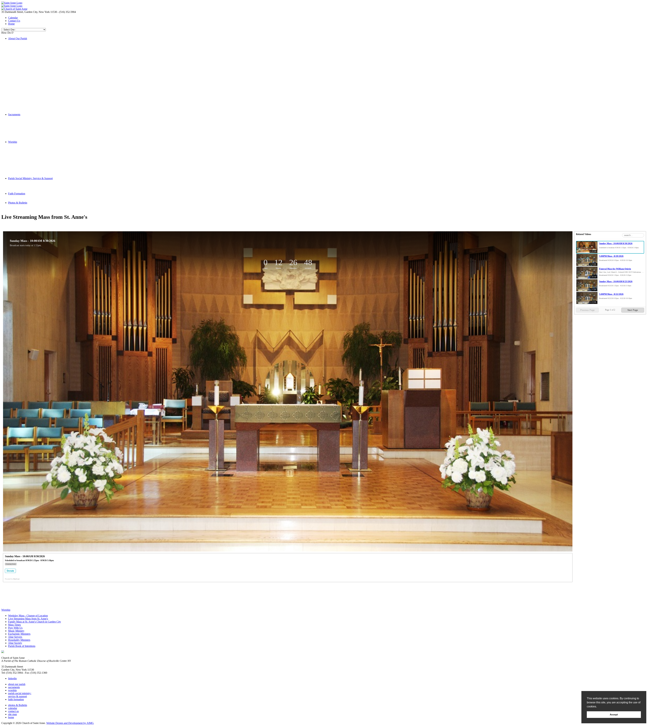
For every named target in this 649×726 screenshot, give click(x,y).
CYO (18, 78)
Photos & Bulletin (17, 202)
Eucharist (20, 123)
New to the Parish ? (25, 65)
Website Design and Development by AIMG (70, 723)
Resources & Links (25, 96)
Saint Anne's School (25, 74)
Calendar (13, 17)
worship (12, 690)
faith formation (16, 699)
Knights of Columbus (26, 62)
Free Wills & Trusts (25, 90)
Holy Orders (21, 132)
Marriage (20, 129)
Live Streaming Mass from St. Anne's (35, 44)
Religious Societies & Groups (30, 81)
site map (12, 714)
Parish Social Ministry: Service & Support (30, 178)
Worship (12, 141)
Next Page (633, 310)
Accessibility (22, 105)
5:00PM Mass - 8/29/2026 (611, 256)
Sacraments (14, 114)
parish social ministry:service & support (19, 695)
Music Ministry (23, 160)
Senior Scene (29, 187)
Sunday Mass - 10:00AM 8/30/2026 (615, 243)
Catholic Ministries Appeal (29, 59)
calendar (12, 708)
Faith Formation (16, 193)
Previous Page (587, 310)
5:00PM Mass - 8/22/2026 (611, 294)
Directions (20, 108)
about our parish (16, 684)
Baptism (19, 117)
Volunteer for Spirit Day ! (28, 41)
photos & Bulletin (17, 705)
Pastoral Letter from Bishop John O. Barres (38, 99)
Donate (10, 571)
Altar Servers (22, 166)
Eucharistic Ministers (26, 163)
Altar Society (22, 172)
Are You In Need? (24, 71)
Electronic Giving (24, 56)
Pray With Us (22, 157)
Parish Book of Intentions (28, 175)
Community (21, 181)
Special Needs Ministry (34, 184)
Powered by (12, 579)
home (11, 717)
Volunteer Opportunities (27, 53)
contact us (13, 711)
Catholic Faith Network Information (34, 84)
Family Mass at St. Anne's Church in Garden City (41, 151)
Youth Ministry (30, 190)
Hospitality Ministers (26, 169)
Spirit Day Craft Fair (26, 50)
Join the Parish (22, 47)
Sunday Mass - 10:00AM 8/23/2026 (615, 281)
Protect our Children (26, 87)
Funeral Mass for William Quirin (615, 268)
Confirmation (22, 126)
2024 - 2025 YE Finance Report (32, 93)
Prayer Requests (23, 68)
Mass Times (21, 154)
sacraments (14, 687)
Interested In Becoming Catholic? (33, 138)
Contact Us (14, 20)
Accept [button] (614, 714)
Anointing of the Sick (26, 135)
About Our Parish (17, 38)
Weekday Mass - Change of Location (35, 144)
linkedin (12, 678)
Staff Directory (23, 102)
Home (11, 23)
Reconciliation (22, 120)
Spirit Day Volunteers (26, 111)
